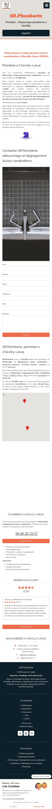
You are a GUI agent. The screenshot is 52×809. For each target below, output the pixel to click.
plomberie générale (29, 364)
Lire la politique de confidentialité (13, 799)
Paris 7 (6, 375)
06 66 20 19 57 (27, 533)
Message (5, 314)
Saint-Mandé (42, 375)
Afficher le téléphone (28, 655)
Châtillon (13, 375)
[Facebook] (20, 733)
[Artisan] (26, 136)
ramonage (11, 367)
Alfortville (6, 378)
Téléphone (6, 294)
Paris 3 (26, 375)
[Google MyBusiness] (26, 733)
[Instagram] (31, 733)
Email (4, 284)
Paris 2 (20, 375)
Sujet (4, 304)
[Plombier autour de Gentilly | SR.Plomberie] (6, 6)
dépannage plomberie (11, 364)
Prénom (5, 274)
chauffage (42, 364)
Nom (4, 265)
